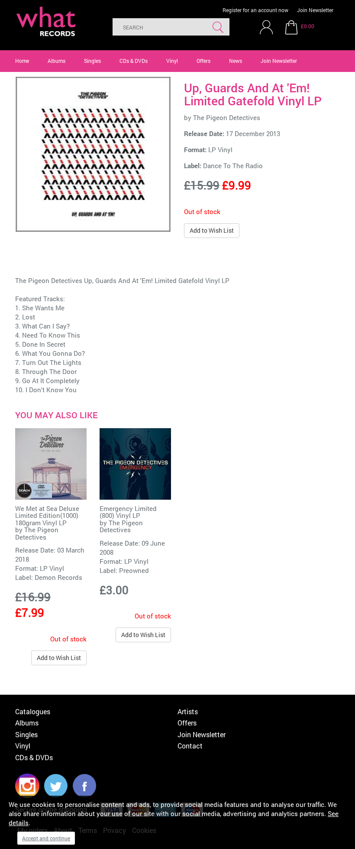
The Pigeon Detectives (226, 117)
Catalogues (32, 711)
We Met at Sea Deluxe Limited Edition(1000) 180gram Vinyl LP (47, 515)
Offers (203, 60)
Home (22, 60)
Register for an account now (255, 10)
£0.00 (307, 26)
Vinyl (172, 60)
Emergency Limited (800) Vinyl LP (128, 512)
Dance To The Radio (233, 165)
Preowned (134, 570)
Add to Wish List (212, 230)
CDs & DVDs (133, 60)
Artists (188, 711)
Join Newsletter (315, 10)
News (235, 60)
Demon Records (58, 577)
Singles (92, 60)
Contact (190, 745)
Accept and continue (46, 838)
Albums (56, 60)
